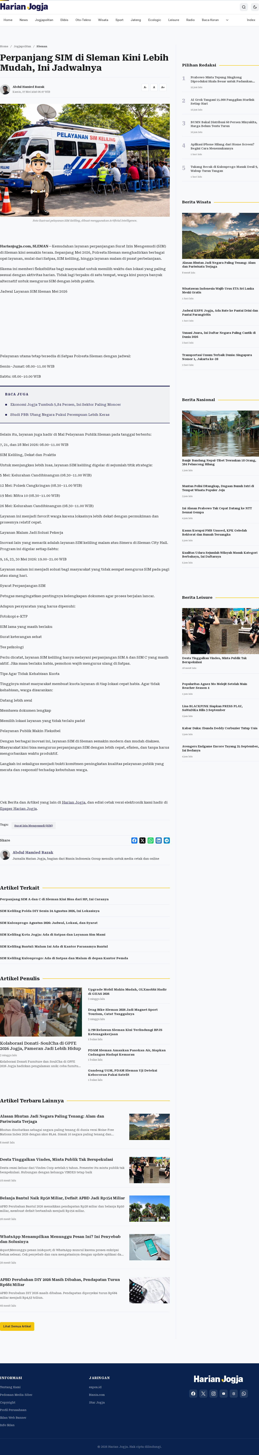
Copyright (7, 1402)
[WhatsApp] (244, 1394)
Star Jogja (97, 1402)
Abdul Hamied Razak (28, 86)
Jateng (136, 20)
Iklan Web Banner (13, 1417)
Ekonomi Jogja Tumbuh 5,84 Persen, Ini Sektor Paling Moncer (65, 404)
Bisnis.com (97, 1394)
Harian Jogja (73, 802)
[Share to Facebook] (134, 840)
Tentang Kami (10, 1387)
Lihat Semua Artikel (17, 1326)
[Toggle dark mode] (255, 7)
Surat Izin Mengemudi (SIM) (33, 825)
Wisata (103, 20)
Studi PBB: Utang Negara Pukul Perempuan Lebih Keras (59, 415)
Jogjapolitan (44, 20)
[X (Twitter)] (203, 1394)
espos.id (95, 1387)
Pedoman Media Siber (16, 1394)
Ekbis (64, 20)
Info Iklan (7, 1425)
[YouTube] (224, 1394)
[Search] (244, 7)
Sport (119, 20)
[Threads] (234, 1394)
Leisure (173, 20)
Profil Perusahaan (13, 1410)
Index (251, 20)
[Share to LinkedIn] (159, 840)
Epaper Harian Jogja (18, 809)
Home (8, 20)
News (24, 20)
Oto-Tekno (83, 20)
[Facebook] (193, 1394)
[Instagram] (213, 1394)
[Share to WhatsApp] (151, 840)
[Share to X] (142, 840)
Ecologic (154, 20)
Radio (190, 20)
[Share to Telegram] (167, 840)
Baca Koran (210, 20)
